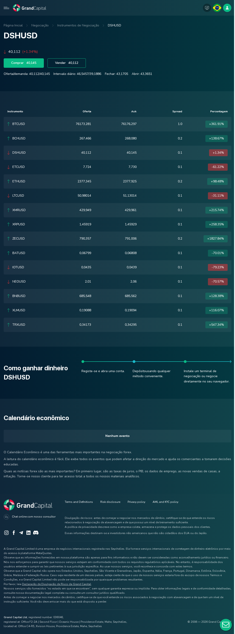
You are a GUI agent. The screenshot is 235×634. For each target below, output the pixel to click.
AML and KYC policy (165, 502)
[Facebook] (14, 532)
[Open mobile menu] (6, 8)
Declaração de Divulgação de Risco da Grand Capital (56, 584)
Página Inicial (13, 25)
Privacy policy (136, 502)
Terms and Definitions (79, 502)
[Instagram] (6, 532)
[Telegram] (21, 532)
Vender (66, 63)
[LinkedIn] (28, 532)
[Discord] (36, 532)
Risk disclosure (110, 502)
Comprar (23, 63)
